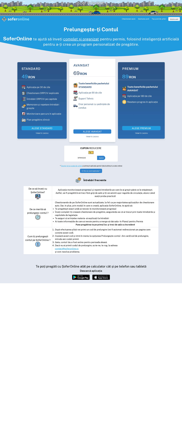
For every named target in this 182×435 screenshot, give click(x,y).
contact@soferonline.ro (66, 248)
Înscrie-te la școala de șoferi (71, 166)
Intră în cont (174, 19)
